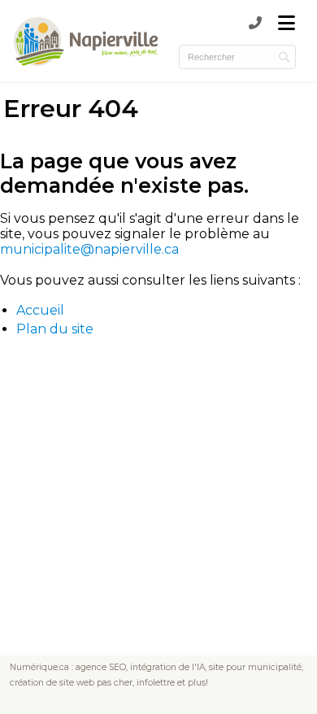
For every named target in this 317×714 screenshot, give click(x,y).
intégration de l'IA (167, 667)
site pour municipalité (255, 667)
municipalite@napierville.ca (89, 249)
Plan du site (54, 329)
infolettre (156, 682)
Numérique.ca (39, 667)
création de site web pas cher (71, 682)
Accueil (40, 310)
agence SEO (101, 667)
